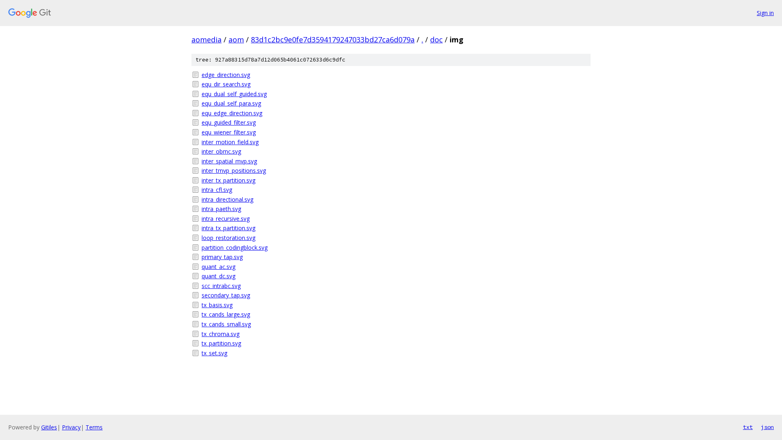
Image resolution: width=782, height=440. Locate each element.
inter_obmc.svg (221, 151)
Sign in (765, 13)
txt (748, 427)
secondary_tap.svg (226, 295)
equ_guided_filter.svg (229, 122)
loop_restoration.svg (228, 238)
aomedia (206, 39)
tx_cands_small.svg (226, 324)
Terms (94, 427)
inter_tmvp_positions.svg (234, 170)
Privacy (71, 427)
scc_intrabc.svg (221, 286)
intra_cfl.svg (217, 190)
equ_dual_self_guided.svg (234, 94)
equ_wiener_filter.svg (229, 132)
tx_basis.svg (217, 305)
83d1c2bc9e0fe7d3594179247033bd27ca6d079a (333, 39)
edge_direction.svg (226, 75)
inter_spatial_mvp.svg (229, 161)
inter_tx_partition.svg (228, 180)
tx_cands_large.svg (226, 314)
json (767, 427)
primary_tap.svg (222, 257)
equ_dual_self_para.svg (231, 103)
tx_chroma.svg (220, 334)
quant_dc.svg (218, 276)
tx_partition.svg (221, 343)
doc (436, 39)
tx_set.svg (214, 353)
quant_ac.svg (218, 267)
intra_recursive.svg (226, 218)
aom (236, 39)
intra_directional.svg (227, 199)
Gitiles (49, 427)
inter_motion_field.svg (230, 142)
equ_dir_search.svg (226, 84)
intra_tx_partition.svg (228, 228)
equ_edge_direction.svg (232, 113)
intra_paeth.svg (221, 209)
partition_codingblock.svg (235, 247)
